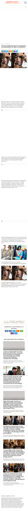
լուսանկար (19, 321)
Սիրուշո (22, 322)
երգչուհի (12, 321)
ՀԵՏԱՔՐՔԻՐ (16, 49)
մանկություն (15, 322)
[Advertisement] (14, 25)
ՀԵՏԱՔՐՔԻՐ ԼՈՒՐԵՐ (12, 2)
